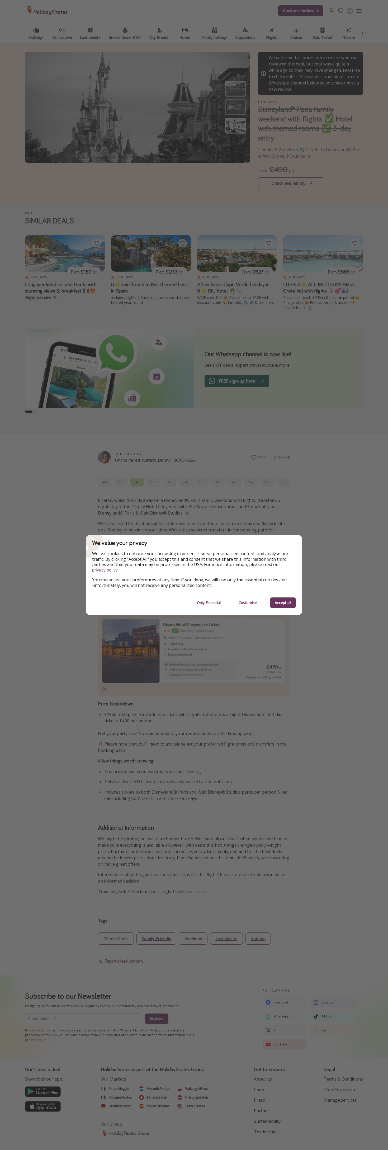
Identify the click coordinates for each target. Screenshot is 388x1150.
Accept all (283, 602)
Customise (248, 602)
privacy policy (105, 570)
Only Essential (209, 602)
